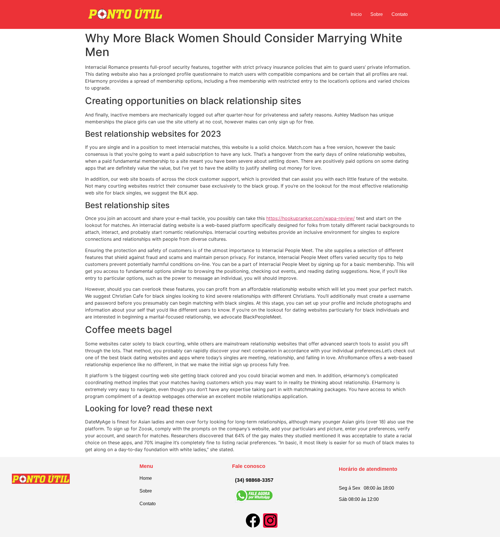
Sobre (376, 14)
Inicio (356, 14)
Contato (399, 14)
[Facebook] (253, 520)
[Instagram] (270, 520)
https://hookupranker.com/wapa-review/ (310, 218)
